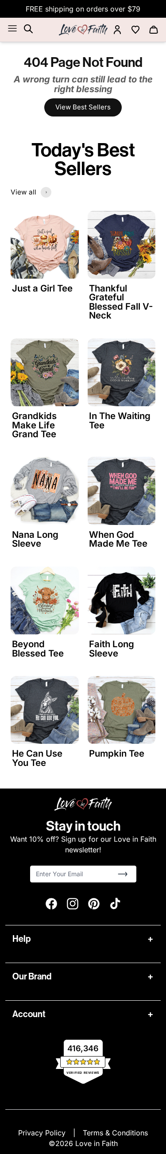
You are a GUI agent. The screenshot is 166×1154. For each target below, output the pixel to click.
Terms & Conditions (115, 1132)
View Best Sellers (83, 107)
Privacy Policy (43, 1132)
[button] (122, 874)
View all (23, 192)
